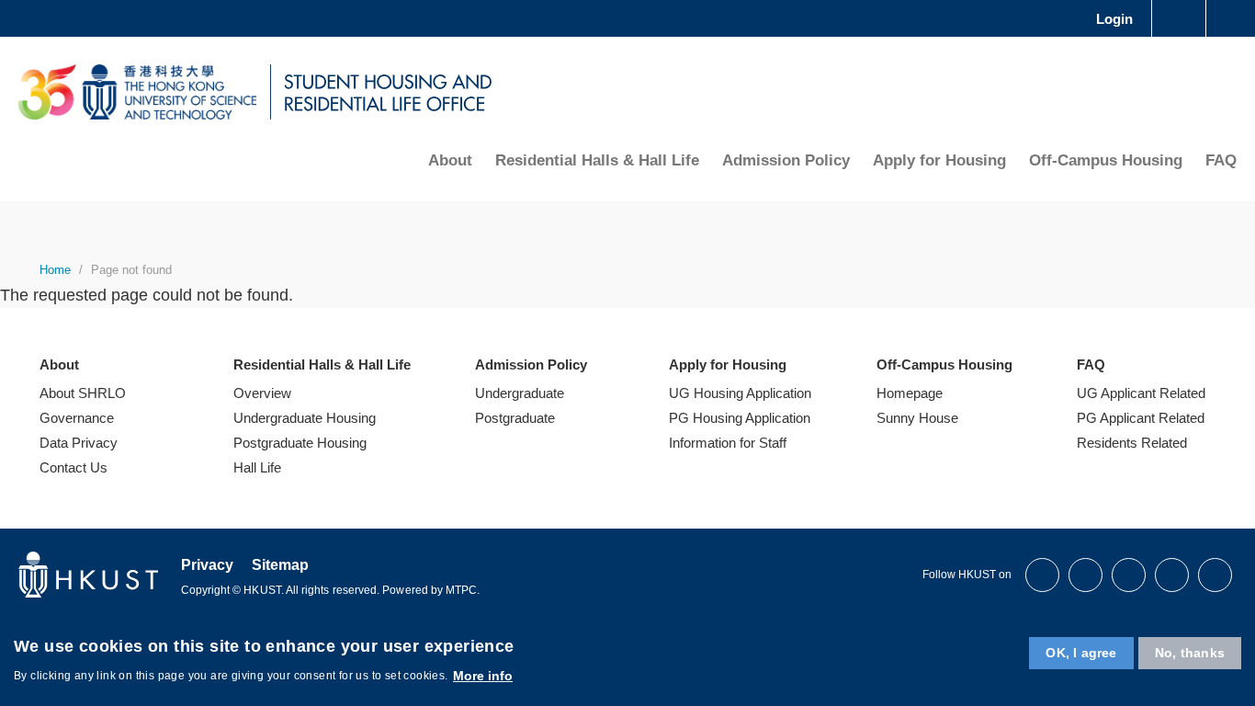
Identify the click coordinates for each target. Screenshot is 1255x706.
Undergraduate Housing (304, 418)
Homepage (909, 393)
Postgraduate (515, 418)
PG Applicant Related (1140, 418)
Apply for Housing (939, 160)
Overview (262, 393)
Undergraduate (519, 393)
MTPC (461, 590)
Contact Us (73, 467)
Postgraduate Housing (300, 442)
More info (483, 674)
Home (55, 270)
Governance (77, 418)
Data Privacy (79, 442)
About (450, 160)
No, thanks (1190, 652)
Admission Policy (786, 160)
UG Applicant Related (1141, 393)
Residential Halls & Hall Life (597, 160)
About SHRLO (83, 393)
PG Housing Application (739, 418)
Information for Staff (727, 442)
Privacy (207, 565)
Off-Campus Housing (1105, 160)
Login (1114, 19)
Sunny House (917, 418)
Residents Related (1132, 442)
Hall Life (257, 467)
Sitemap (280, 565)
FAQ (1221, 160)
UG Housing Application (740, 393)
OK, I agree (1081, 652)
